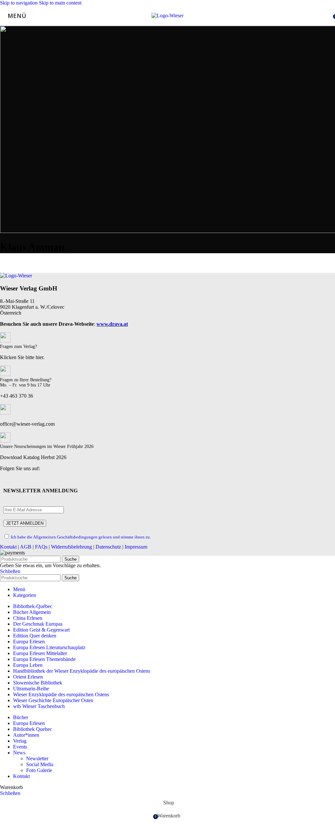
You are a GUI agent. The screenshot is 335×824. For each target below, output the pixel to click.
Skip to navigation (19, 3)
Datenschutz (108, 547)
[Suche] (328, 15)
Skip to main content (60, 3)
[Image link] (16, 275)
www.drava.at (112, 324)
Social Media (39, 764)
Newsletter (37, 758)
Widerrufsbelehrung (71, 547)
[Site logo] (167, 15)
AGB (25, 547)
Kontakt (8, 547)
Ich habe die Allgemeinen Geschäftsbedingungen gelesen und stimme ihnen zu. (81, 537)
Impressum (136, 547)
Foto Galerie (39, 770)
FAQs (41, 547)
